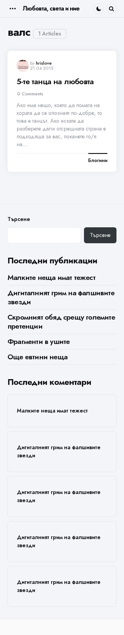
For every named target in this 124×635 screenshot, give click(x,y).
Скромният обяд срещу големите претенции (61, 321)
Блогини (97, 160)
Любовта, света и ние (51, 8)
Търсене (19, 219)
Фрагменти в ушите (39, 341)
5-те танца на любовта (55, 82)
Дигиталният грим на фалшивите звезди (61, 297)
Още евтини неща (37, 356)
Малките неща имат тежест (51, 277)
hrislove (44, 63)
